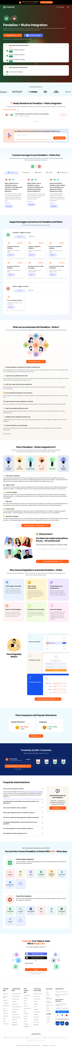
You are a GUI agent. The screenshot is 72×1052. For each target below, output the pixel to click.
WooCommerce (27, 1008)
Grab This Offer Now (46, 2)
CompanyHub (6, 1005)
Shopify (25, 1003)
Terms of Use (38, 973)
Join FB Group (63, 1011)
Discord (25, 1016)
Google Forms (37, 999)
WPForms (36, 1014)
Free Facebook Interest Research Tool (60, 1004)
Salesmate (5, 1016)
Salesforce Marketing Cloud (16, 1023)
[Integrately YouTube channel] (66, 1015)
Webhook (26, 998)
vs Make (48, 1019)
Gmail (25, 1000)
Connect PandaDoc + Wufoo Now (46, 699)
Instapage (36, 1019)
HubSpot (14, 1001)
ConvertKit (14, 1019)
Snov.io (4, 1018)
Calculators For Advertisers (61, 1008)
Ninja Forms (36, 1017)
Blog (47, 992)
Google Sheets (27, 995)
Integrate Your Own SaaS (61, 991)
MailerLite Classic (16, 1017)
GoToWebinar (15, 1009)
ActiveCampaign (16, 996)
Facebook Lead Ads (16, 993)
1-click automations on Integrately (34, 791)
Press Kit (48, 1010)
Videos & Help (49, 1005)
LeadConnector (15, 999)
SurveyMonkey (37, 1012)
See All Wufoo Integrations (20, 920)
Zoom (25, 1021)
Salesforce (5, 993)
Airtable (25, 1018)
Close (4, 1008)
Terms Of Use (52, 1045)
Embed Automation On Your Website (61, 995)
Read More (7, 203)
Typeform (36, 1004)
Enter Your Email (29, 963)
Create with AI (60, 138)
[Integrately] (8, 7)
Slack (25, 1011)
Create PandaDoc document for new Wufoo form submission (32, 114)
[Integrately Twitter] (58, 1015)
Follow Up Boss (5, 997)
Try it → (11, 255)
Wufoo (35, 1006)
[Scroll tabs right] (68, 172)
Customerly (6, 1023)
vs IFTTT (48, 1022)
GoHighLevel (15, 1004)
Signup (47, 1008)
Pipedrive (5, 1010)
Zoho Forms (36, 1022)
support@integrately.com (63, 1019)
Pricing (47, 994)
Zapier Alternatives (49, 998)
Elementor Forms (38, 993)
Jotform (35, 1001)
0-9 (5, 1037)
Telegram (26, 1024)
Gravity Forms (37, 996)
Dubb (4, 1021)
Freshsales (5, 1003)
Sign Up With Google (34, 35)
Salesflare (5, 1013)
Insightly (5, 1000)
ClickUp (25, 1005)
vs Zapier (48, 1017)
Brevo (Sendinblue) (16, 1006)
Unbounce (36, 1009)
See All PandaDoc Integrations (20, 883)
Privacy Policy (45, 1045)
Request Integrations (49, 1002)
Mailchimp (14, 1012)
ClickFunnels (15, 1014)
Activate (63, 115)
